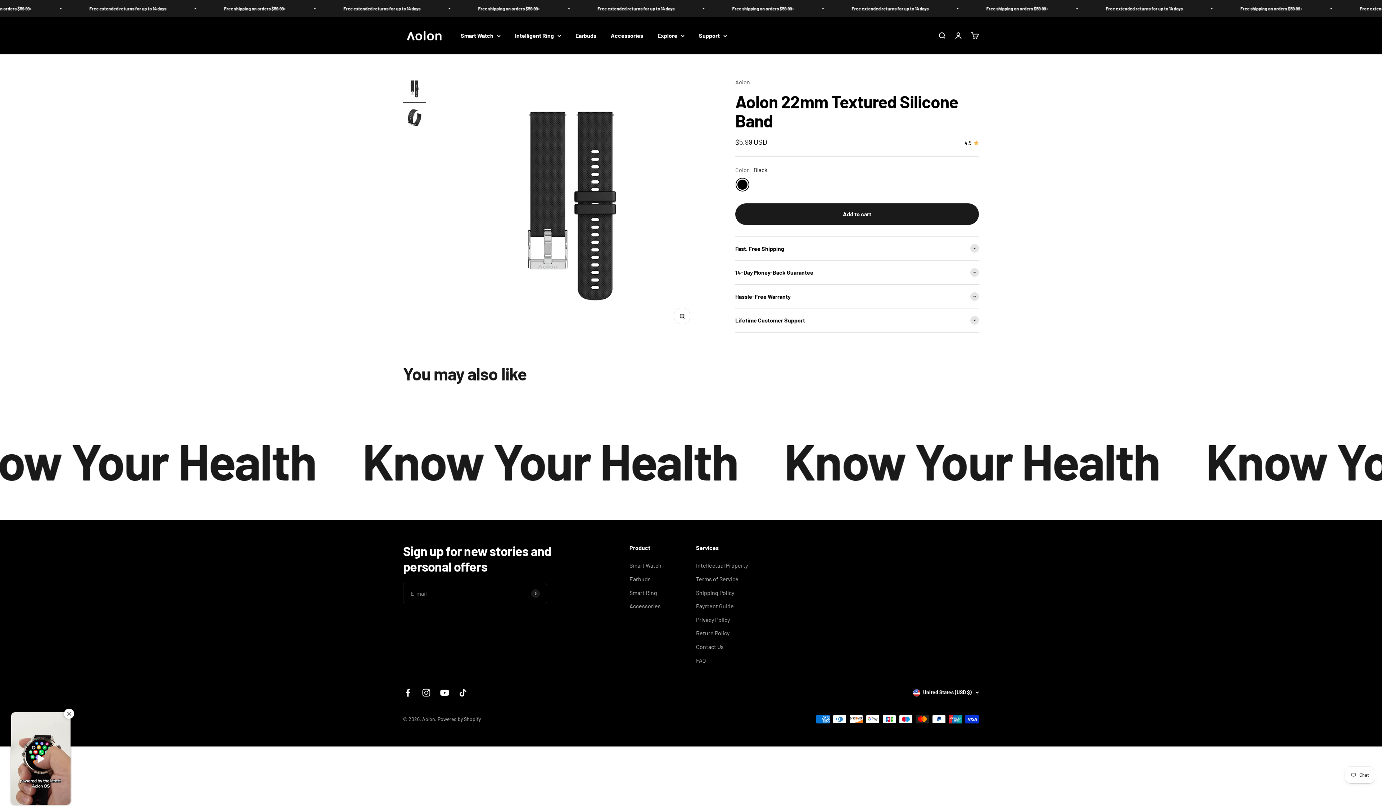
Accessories (627, 35)
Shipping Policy (715, 592)
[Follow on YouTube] (445, 693)
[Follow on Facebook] (408, 693)
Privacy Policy (713, 619)
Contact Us (710, 646)
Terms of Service (717, 579)
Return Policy (713, 633)
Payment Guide (715, 606)
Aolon (742, 81)
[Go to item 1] (414, 90)
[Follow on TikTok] (463, 693)
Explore (667, 35)
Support (709, 35)
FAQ (701, 660)
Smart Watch (477, 35)
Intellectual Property (722, 565)
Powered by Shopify (459, 719)
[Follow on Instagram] (426, 693)
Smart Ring (643, 592)
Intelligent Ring (534, 35)
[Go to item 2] (414, 118)
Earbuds (585, 35)
